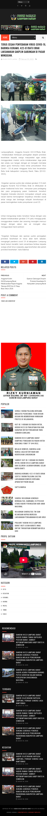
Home (5, 37)
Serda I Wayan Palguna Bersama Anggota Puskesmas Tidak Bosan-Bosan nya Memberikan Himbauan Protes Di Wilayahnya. (29, 415)
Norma (5, 602)
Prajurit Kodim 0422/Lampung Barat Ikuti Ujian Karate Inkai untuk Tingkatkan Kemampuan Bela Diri (30, 526)
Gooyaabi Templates (34, 812)
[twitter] (21, 5)
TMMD (5, 610)
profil (5, 606)
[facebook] (18, 5)
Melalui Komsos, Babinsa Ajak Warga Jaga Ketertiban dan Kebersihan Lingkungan (27, 452)
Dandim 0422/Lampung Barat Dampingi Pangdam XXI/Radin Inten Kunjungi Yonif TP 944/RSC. (30, 441)
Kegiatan (6, 593)
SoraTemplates (22, 812)
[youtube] (29, 5)
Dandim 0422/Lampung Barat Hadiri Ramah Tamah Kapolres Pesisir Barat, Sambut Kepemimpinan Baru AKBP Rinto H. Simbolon (30, 639)
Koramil (5, 597)
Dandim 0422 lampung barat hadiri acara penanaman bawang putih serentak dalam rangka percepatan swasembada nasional (30, 674)
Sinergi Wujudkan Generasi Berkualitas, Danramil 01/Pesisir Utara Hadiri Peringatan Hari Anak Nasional (30, 502)
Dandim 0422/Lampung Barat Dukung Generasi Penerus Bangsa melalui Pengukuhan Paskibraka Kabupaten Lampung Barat (29, 657)
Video (5, 614)
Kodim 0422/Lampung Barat (22, 809)
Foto (4, 589)
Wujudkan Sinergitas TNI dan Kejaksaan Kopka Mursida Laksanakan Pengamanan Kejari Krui (30, 514)
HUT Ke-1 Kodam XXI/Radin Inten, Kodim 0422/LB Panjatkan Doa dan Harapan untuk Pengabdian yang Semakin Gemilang (29, 428)
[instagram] (25, 5)
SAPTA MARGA (20, 487)
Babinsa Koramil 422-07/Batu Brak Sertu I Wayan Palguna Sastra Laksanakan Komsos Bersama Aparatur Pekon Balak (30, 477)
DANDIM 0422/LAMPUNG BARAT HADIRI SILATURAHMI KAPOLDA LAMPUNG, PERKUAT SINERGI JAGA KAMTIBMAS (29, 699)
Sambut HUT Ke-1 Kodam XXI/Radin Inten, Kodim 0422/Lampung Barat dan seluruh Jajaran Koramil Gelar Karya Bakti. (30, 464)
